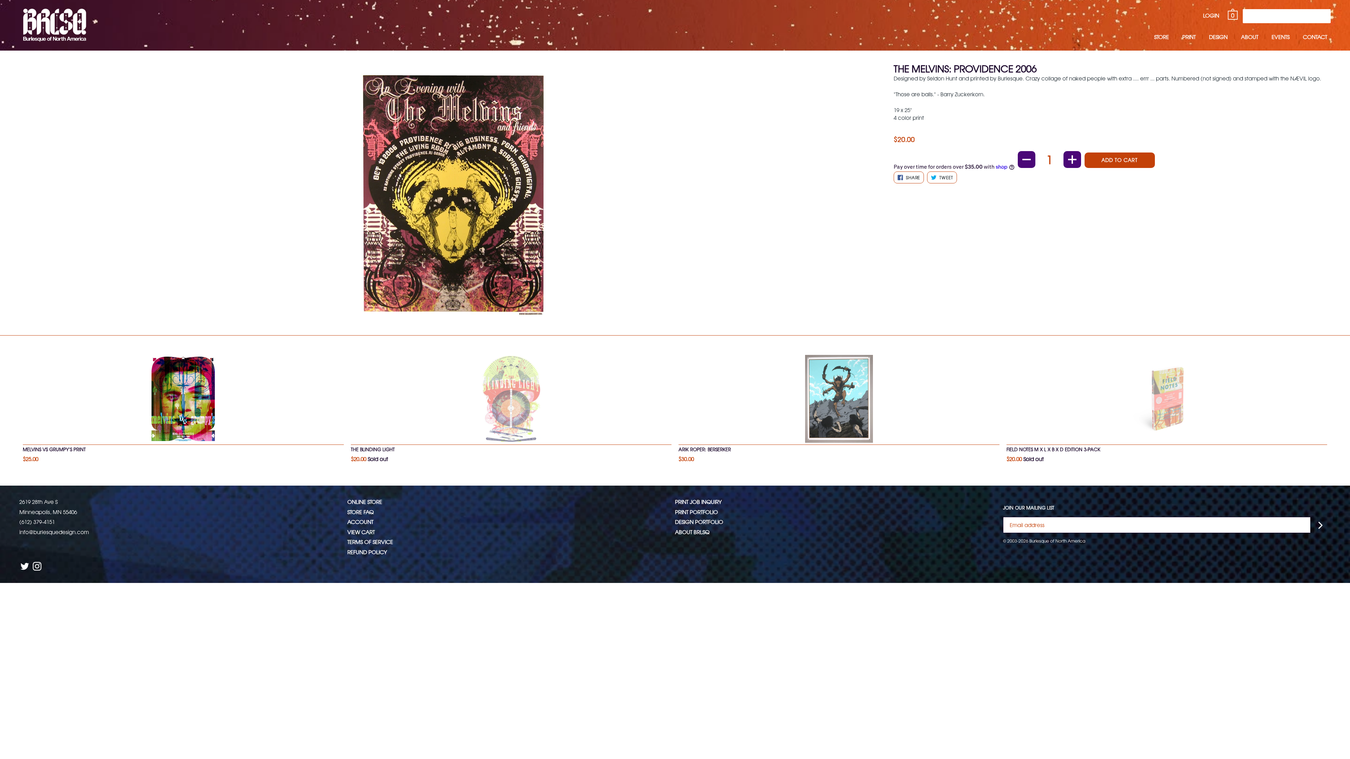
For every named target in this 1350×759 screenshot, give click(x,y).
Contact (1315, 36)
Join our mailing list (1028, 508)
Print (1189, 36)
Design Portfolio (699, 521)
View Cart (361, 532)
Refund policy (367, 552)
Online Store (364, 501)
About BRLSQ (692, 532)
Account (360, 521)
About (1249, 36)
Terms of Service (370, 541)
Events (1281, 36)
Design (1218, 36)
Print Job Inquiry (698, 501)
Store (1161, 36)
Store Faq (360, 511)
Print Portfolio (696, 511)
